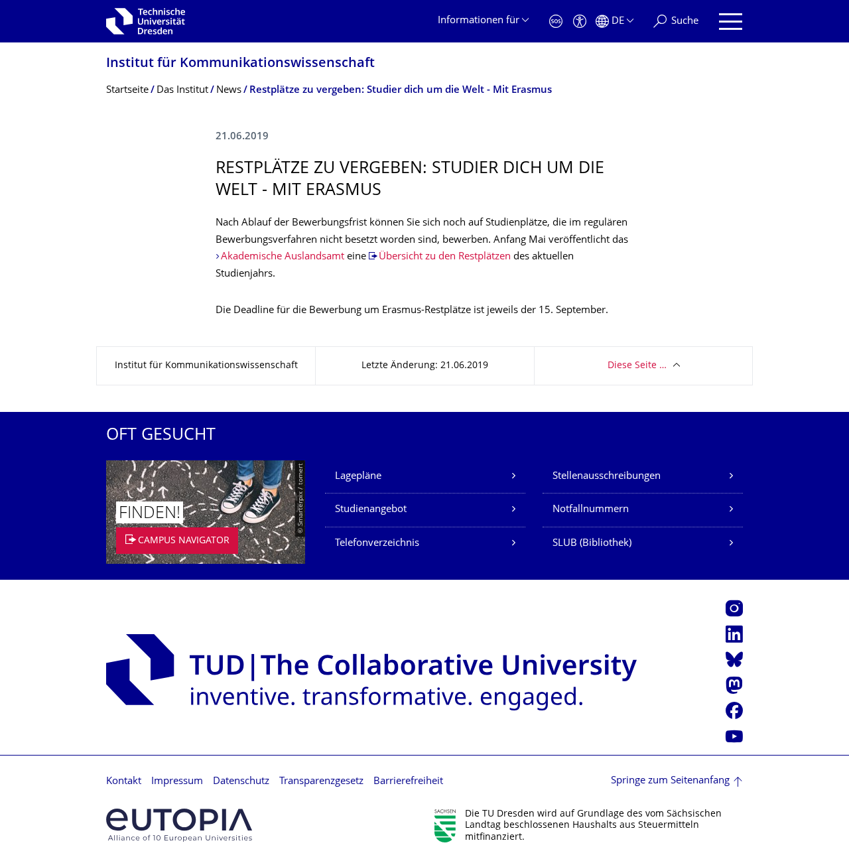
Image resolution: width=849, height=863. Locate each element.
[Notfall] (556, 21)
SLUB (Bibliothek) (592, 544)
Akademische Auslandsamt (282, 257)
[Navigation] (730, 21)
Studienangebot (371, 510)
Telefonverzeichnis (377, 544)
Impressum (177, 782)
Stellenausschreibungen (607, 477)
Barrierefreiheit (408, 782)
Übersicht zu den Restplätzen (445, 257)
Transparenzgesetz (321, 782)
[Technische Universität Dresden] (145, 21)
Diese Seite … (637, 366)
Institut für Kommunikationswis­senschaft (240, 64)
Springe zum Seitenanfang (670, 781)
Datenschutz (241, 782)
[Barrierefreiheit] (579, 21)
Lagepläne (358, 477)
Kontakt (123, 782)
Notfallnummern (591, 510)
